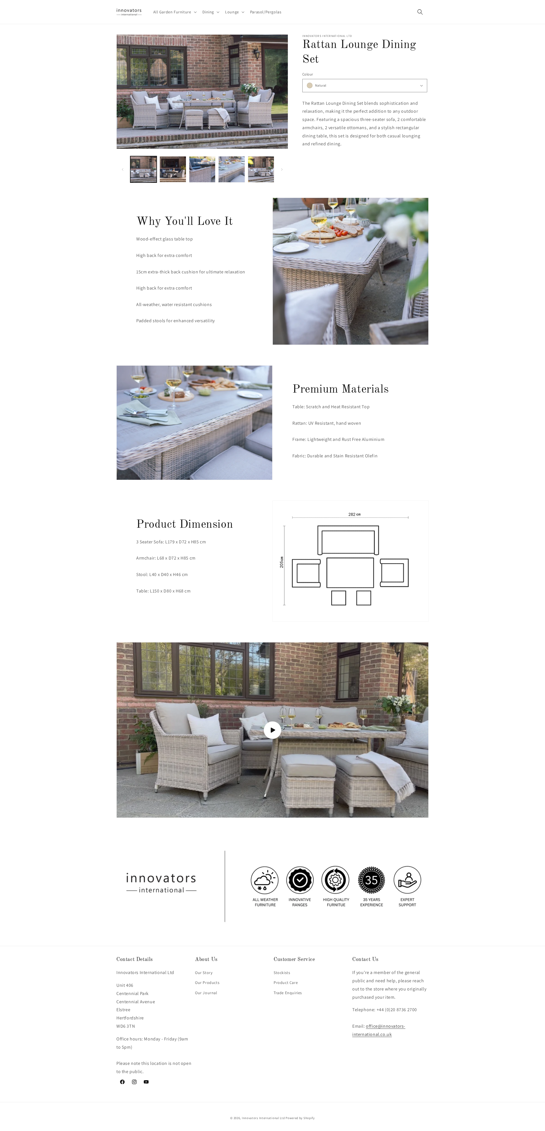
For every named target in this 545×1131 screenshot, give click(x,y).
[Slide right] (282, 169)
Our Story (203, 972)
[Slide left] (122, 169)
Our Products (207, 982)
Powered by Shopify (300, 1118)
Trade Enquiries (288, 992)
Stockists (282, 972)
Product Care (286, 982)
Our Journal (206, 992)
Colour (307, 74)
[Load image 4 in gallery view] (202, 169)
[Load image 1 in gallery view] (143, 169)
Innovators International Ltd (263, 1118)
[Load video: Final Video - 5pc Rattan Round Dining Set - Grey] (272, 730)
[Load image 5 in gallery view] (231, 169)
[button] (174, 12)
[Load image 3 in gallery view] (173, 169)
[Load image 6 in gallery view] (261, 169)
